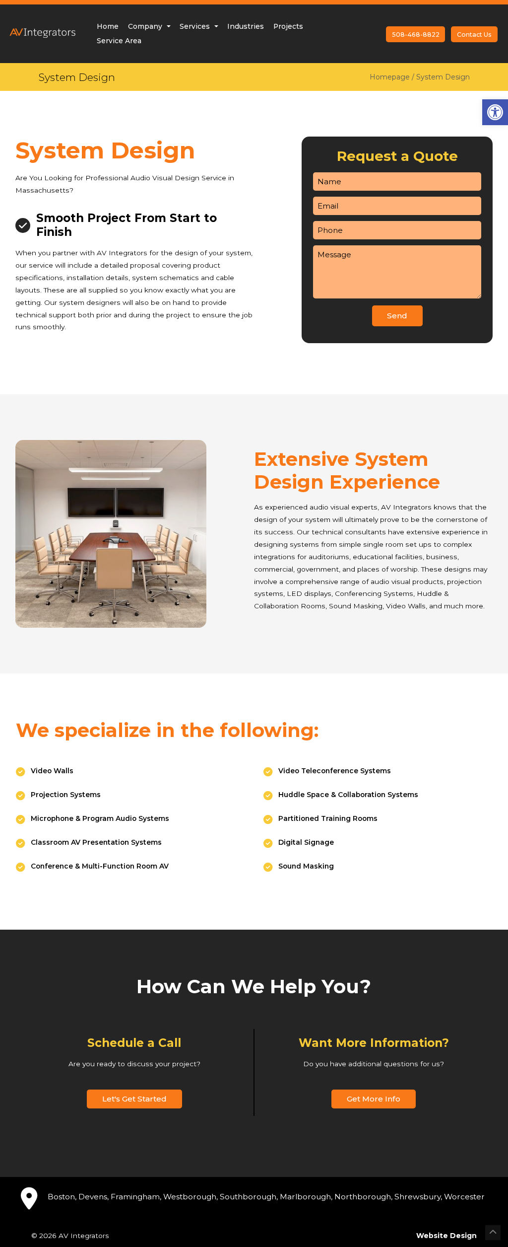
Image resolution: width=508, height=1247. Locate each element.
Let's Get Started (134, 1098)
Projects (288, 26)
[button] (495, 112)
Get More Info (373, 1098)
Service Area (119, 41)
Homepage (390, 77)
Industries (245, 26)
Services (196, 26)
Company (146, 26)
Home (108, 26)
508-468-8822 (416, 34)
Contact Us (474, 34)
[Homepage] (42, 43)
